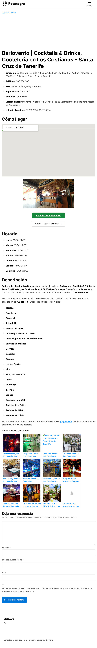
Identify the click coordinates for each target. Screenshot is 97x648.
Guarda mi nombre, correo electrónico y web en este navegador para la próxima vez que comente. (47, 590)
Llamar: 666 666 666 (48, 215)
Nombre (6, 547)
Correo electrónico (13, 560)
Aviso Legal (9, 619)
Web (4, 572)
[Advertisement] (48, 32)
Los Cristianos (9, 13)
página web (66, 421)
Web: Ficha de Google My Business (48, 224)
